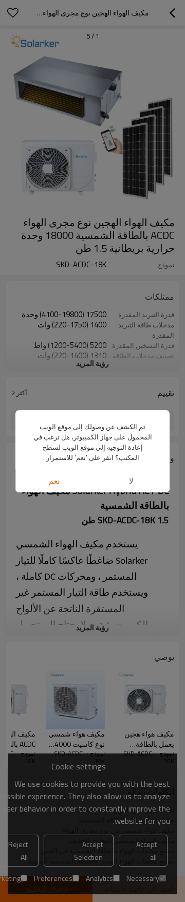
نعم (54, 481)
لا (131, 481)
